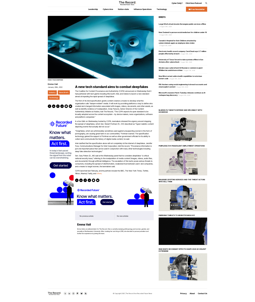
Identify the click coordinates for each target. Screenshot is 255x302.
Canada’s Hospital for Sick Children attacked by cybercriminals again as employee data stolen (177, 43)
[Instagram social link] (73, 293)
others (99, 173)
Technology (53, 98)
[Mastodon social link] (77, 293)
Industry (52, 92)
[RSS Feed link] (85, 293)
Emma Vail (53, 84)
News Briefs (64, 92)
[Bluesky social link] (81, 293)
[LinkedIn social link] (69, 293)
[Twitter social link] (65, 293)
